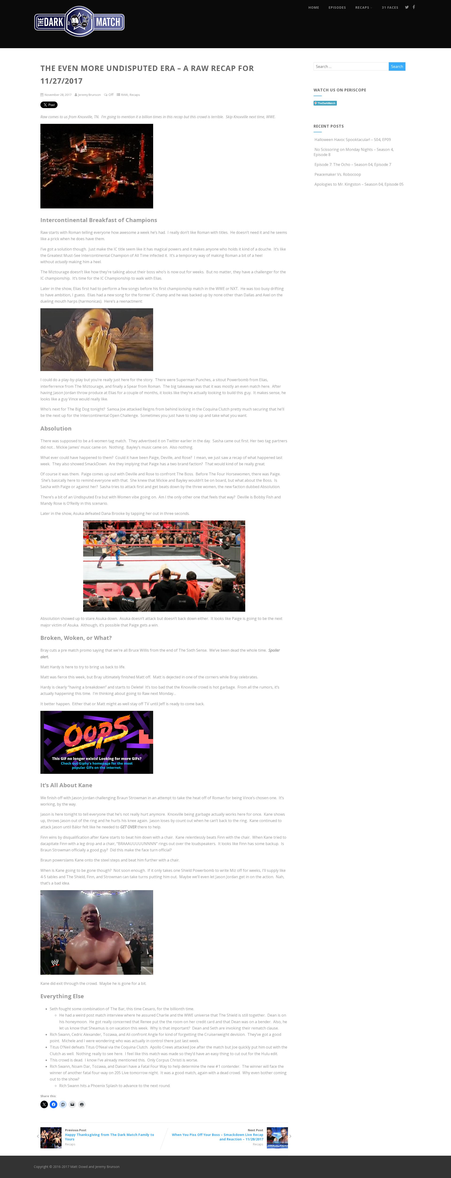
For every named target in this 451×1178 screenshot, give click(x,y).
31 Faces (390, 7)
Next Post (217, 1134)
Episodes (337, 7)
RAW (124, 95)
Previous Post (109, 1134)
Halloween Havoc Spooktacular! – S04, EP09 (353, 139)
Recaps (362, 7)
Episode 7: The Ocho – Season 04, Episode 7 (353, 164)
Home (313, 7)
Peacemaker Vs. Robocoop (338, 174)
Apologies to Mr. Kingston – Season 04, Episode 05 (359, 184)
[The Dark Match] (81, 43)
